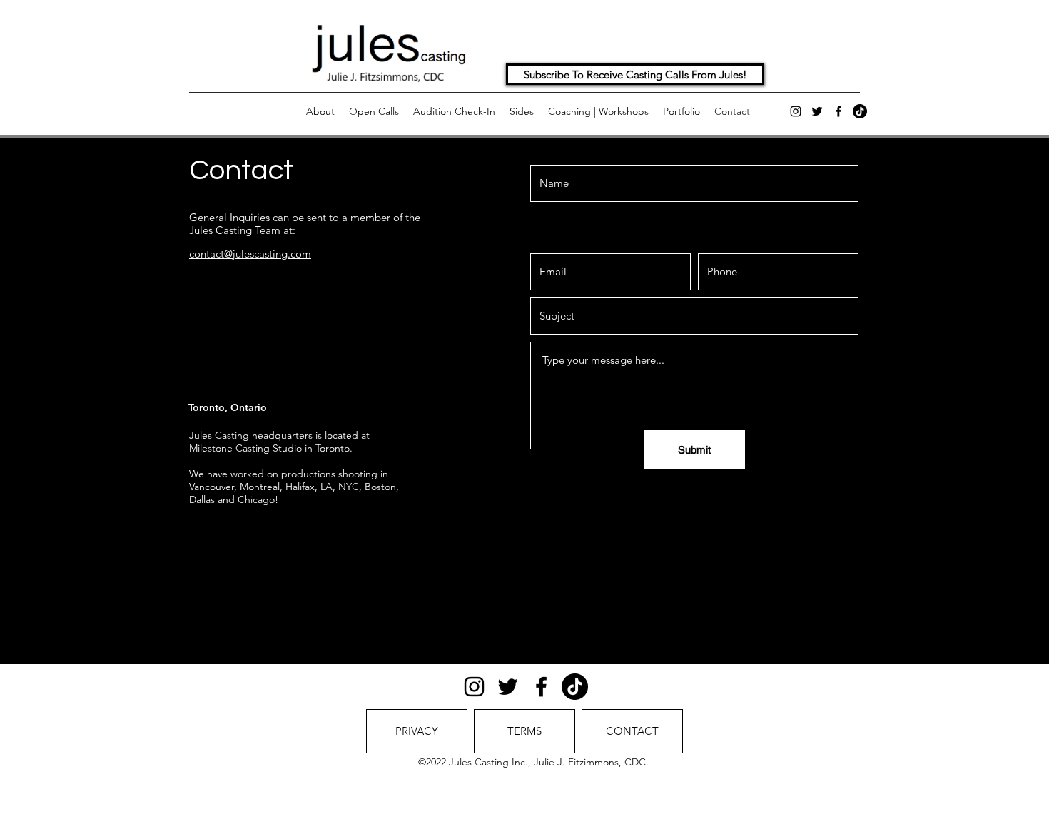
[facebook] (838, 111)
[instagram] (796, 111)
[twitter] (817, 111)
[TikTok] (860, 111)
